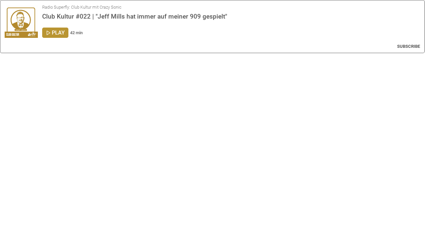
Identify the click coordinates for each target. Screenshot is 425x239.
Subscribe (408, 46)
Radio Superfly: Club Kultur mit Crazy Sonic (82, 7)
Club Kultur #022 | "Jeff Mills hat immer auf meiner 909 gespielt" (134, 16)
